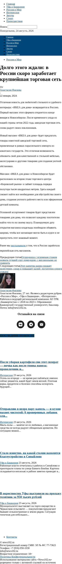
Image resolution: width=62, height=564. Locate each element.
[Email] (41, 324)
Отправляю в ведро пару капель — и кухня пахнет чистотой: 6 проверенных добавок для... (30, 412)
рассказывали (18, 245)
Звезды (10, 15)
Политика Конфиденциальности (17, 556)
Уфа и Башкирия (15, 6)
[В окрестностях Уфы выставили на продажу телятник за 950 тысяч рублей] (10, 487)
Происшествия (14, 21)
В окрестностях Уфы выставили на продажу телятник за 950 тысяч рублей (30, 495)
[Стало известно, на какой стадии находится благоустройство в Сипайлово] (10, 446)
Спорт (9, 18)
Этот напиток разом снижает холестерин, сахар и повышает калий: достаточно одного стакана (31, 268)
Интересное (12, 12)
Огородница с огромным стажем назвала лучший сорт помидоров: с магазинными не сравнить (28, 260)
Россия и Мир (13, 9)
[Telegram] (31, 324)
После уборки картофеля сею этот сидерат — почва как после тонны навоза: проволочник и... (29, 365)
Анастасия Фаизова (10, 90)
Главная (10, 4)
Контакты (11, 537)
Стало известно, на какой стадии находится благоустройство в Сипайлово (30, 454)
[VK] (20, 324)
